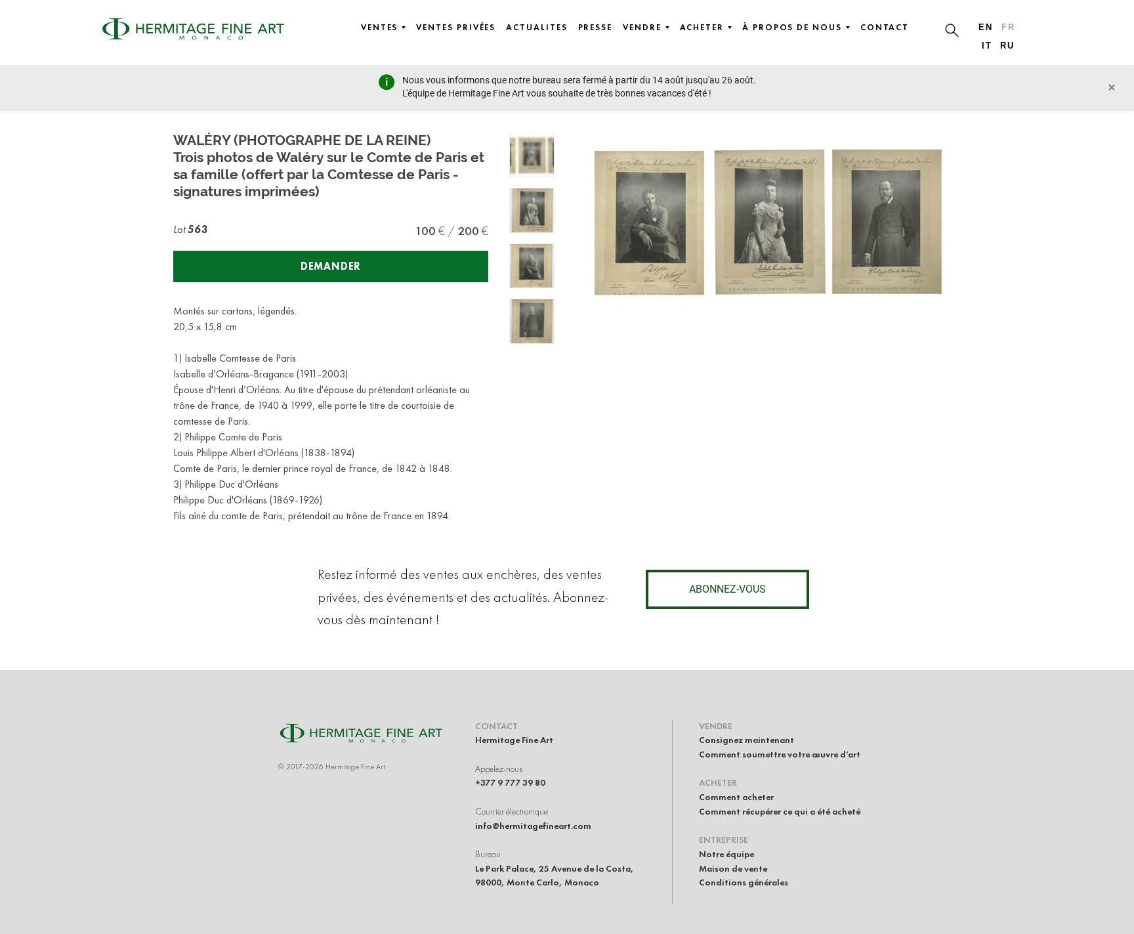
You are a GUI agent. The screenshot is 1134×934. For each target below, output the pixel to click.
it (987, 46)
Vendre (642, 27)
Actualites (536, 27)
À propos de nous (792, 27)
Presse (595, 27)
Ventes (379, 27)
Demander (331, 266)
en (985, 27)
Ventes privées (455, 27)
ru (1007, 46)
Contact (884, 27)
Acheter (702, 27)
